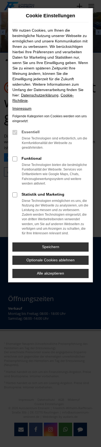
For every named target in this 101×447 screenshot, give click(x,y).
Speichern (50, 247)
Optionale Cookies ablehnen (50, 260)
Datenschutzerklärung (39, 95)
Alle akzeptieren (50, 273)
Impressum (22, 108)
